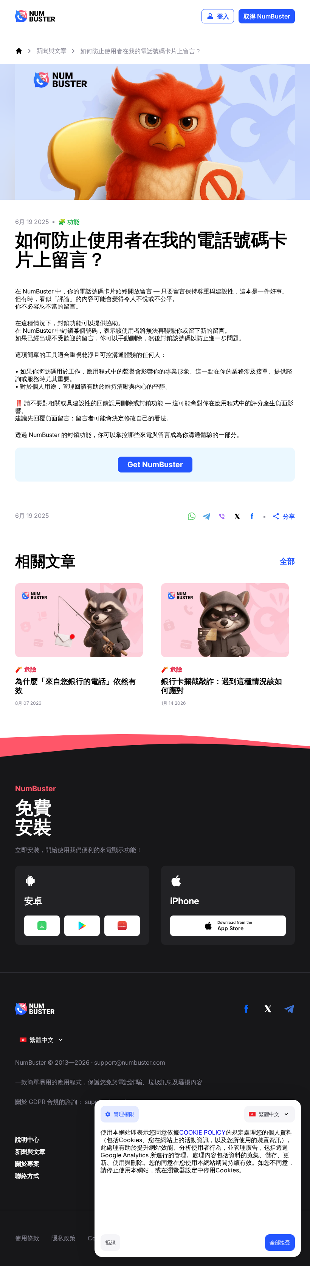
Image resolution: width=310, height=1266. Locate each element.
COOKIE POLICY (202, 1132)
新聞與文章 (30, 1151)
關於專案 (27, 1163)
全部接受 (280, 1242)
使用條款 (27, 1238)
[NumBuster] (35, 16)
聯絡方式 (27, 1176)
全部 (287, 561)
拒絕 (110, 1242)
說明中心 (27, 1139)
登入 (223, 16)
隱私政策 (63, 1238)
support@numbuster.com (129, 1062)
